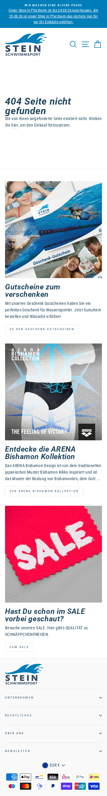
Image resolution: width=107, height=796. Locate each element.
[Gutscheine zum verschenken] (53, 229)
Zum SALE (19, 647)
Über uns (14, 733)
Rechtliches (18, 715)
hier (14, 125)
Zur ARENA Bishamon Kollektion (44, 491)
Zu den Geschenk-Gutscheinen (42, 329)
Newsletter (17, 751)
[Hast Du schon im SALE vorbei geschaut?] (53, 554)
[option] (53, 14)
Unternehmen (19, 697)
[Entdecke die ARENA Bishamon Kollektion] (53, 391)
